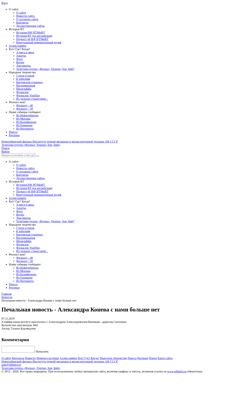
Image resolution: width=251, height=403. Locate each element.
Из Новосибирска (27, 115)
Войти (5, 151)
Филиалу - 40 (24, 105)
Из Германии (24, 125)
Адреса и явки (25, 52)
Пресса (13, 132)
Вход (4, 3)
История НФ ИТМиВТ (30, 32)
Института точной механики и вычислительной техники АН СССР (59, 141)
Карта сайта (165, 358)
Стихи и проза (25, 75)
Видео (20, 62)
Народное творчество (113, 358)
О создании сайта (27, 19)
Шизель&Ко (23, 88)
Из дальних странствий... (32, 98)
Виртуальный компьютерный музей (38, 42)
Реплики (14, 135)
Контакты (22, 22)
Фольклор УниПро (28, 95)
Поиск (153, 358)
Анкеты (21, 55)
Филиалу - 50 (24, 108)
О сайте (21, 12)
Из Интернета (25, 128)
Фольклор (22, 92)
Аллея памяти (17, 45)
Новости (30, 358)
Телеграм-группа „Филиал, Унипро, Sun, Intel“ (45, 69)
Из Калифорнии (26, 122)
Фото (19, 59)
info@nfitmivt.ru (11, 364)
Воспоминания (25, 85)
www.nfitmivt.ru (177, 371)
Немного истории (48, 358)
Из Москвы (23, 118)
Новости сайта (25, 15)
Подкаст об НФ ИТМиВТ (32, 39)
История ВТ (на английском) (34, 35)
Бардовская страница (29, 82)
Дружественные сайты (30, 25)
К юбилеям (23, 78)
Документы (23, 65)
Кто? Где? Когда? (88, 358)
